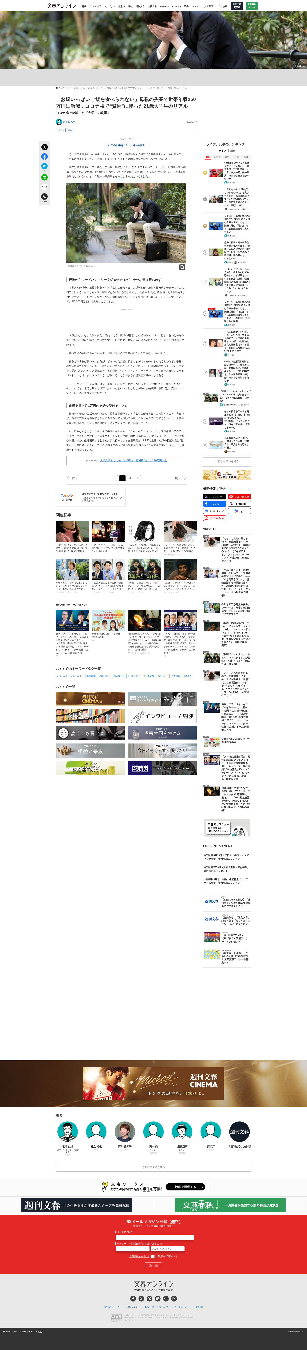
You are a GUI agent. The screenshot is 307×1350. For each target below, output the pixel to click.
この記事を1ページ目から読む (128, 145)
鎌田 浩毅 (231, 451)
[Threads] (149, 1299)
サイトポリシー (181, 1307)
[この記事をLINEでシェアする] (44, 178)
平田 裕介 (231, 355)
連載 (130, 6)
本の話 (39, 1331)
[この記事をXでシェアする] (44, 147)
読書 (186, 6)
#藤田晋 (188, 676)
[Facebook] (133, 1299)
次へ (178, 478)
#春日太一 (163, 676)
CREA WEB (26, 1331)
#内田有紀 (104, 676)
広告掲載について (111, 1307)
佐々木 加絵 (242, 262)
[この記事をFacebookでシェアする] (44, 157)
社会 (70, 130)
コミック (196, 6)
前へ (75, 478)
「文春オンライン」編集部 (237, 209)
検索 (225, 6)
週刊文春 (140, 6)
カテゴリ (108, 6)
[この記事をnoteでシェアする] (44, 188)
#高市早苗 (90, 676)
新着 (84, 6)
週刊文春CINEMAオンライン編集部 (236, 405)
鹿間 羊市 (231, 431)
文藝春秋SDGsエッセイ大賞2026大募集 (106, 637)
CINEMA (176, 6)
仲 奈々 (230, 262)
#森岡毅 (176, 676)
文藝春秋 (152, 6)
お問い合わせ (132, 1307)
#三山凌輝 (149, 676)
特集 (120, 6)
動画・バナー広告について (156, 1307)
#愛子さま (76, 676)
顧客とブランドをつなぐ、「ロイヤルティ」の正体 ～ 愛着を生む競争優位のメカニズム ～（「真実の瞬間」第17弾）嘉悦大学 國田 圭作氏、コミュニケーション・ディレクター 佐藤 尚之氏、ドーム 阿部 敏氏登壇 (72, 645)
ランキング (95, 6)
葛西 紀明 (231, 183)
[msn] (166, 1299)
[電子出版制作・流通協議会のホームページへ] (116, 1318)
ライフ (66, 88)
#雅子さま (62, 676)
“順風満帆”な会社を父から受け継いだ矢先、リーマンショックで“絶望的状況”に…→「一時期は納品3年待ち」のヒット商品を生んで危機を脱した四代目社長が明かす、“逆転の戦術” (144, 643)
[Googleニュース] (158, 1299)
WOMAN (164, 6)
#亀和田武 (119, 676)
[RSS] (174, 1299)
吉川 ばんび (69, 122)
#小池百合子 (134, 676)
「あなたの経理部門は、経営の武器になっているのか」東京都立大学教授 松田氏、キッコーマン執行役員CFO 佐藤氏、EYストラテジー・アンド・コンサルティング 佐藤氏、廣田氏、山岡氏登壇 (180, 645)
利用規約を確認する (139, 1256)
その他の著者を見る (153, 1167)
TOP (58, 88)
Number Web (10, 1331)
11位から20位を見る (227, 461)
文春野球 (208, 6)
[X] (141, 1299)
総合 (233, 150)
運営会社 (199, 1307)
